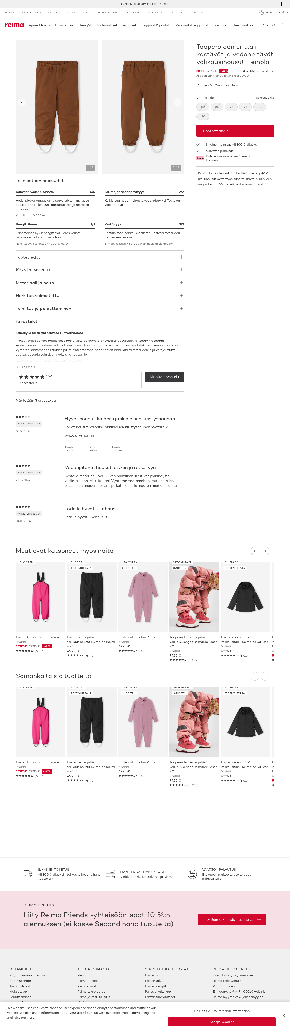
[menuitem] (43, 975)
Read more (28, 367)
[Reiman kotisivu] (14, 25)
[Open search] (273, 25)
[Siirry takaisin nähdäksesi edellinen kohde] (22, 102)
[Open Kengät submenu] (92, 25)
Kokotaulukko (265, 97)
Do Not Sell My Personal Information (222, 1011)
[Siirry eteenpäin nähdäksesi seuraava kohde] (177, 102)
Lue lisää (212, 160)
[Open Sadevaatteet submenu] (118, 25)
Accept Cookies (222, 1021)
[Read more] (100, 358)
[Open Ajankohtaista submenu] (51, 25)
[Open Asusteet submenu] (137, 25)
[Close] (283, 1015)
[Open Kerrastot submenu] (230, 25)
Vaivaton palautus (245, 3)
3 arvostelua (265, 71)
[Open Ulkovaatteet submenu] (76, 25)
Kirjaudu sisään (277, 12)
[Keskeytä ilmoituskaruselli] (280, 4)
